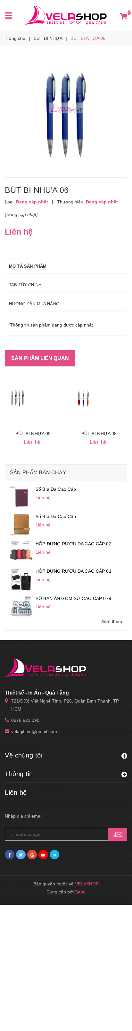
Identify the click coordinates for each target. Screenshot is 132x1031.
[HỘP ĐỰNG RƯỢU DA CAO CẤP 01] (21, 578)
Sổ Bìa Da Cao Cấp (56, 489)
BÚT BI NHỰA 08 (99, 433)
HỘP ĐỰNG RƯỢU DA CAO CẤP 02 (73, 543)
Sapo (80, 891)
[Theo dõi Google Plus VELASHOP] (32, 854)
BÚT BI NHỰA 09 (33, 433)
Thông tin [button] (19, 773)
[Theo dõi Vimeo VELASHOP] (54, 854)
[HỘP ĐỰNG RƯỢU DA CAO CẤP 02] (21, 551)
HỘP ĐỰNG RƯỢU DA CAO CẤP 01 (73, 571)
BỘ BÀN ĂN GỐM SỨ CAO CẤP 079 (73, 598)
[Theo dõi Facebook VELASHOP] (9, 854)
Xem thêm (111, 621)
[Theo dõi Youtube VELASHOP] (43, 854)
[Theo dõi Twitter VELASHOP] (21, 854)
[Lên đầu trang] (113, 1018)
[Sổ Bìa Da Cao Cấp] (21, 496)
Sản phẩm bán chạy (38, 472)
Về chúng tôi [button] (23, 755)
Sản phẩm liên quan (40, 358)
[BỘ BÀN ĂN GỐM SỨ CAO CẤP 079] (21, 606)
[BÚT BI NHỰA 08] (83, 398)
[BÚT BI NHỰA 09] (17, 398)
